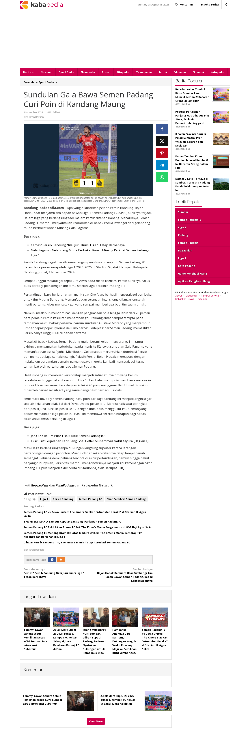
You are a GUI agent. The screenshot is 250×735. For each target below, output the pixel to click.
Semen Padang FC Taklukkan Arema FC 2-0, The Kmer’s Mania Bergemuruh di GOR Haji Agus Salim (88, 527)
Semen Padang (188, 243)
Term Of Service (210, 295)
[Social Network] (226, 4)
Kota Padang (186, 266)
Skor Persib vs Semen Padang (126, 499)
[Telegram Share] (162, 165)
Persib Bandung (63, 499)
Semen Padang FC (90, 499)
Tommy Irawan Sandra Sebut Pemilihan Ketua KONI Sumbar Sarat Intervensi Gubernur (42, 699)
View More (96, 721)
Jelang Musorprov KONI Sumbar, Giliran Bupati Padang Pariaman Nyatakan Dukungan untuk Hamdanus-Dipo (94, 641)
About (178, 295)
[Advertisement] (125, 38)
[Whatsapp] (162, 177)
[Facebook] (52, 559)
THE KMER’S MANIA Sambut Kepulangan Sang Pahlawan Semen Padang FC (73, 521)
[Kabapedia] (41, 4)
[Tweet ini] (162, 141)
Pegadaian (185, 250)
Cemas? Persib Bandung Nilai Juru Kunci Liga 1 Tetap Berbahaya (78, 245)
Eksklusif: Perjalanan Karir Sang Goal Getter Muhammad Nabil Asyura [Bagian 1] (90, 441)
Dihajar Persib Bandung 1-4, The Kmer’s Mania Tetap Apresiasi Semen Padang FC (77, 542)
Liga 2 (182, 227)
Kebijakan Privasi (185, 299)
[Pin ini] (162, 153)
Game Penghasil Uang (192, 273)
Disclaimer (191, 295)
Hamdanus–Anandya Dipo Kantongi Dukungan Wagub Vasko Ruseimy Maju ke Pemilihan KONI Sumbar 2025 (124, 641)
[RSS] (61, 559)
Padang (183, 235)
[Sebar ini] (162, 129)
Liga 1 (44, 499)
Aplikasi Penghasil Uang (194, 281)
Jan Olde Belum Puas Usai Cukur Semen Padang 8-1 (68, 436)
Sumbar (183, 212)
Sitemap (203, 299)
